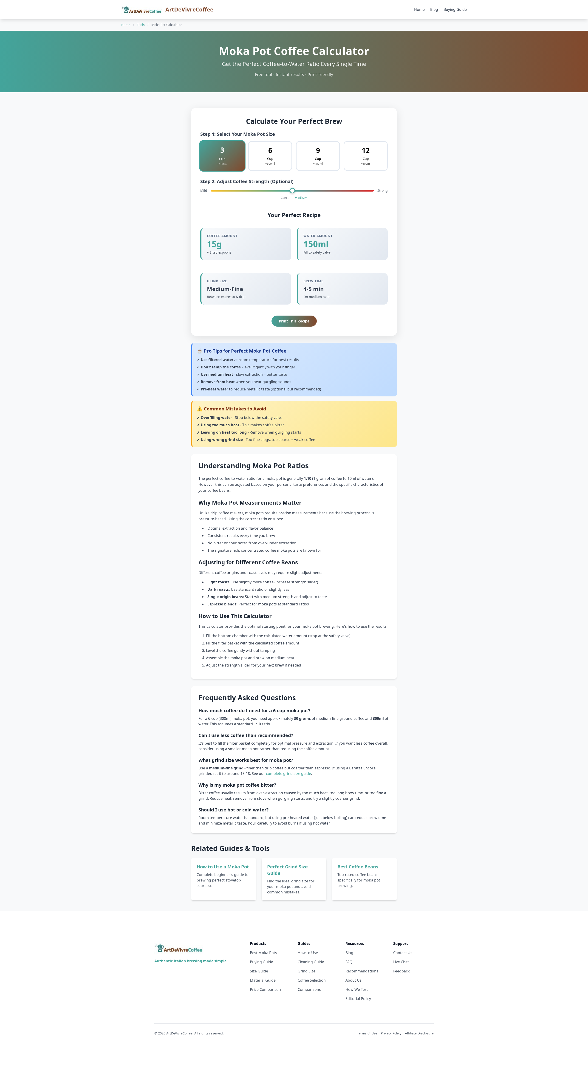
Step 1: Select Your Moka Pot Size (237, 134)
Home (419, 9)
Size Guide (259, 971)
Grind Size (306, 971)
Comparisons (309, 989)
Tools (141, 25)
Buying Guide (455, 9)
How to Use (308, 952)
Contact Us (402, 952)
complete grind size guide (288, 773)
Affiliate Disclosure (419, 1033)
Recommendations (361, 971)
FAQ (349, 961)
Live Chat (401, 961)
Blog (434, 9)
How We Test (356, 989)
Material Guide (263, 980)
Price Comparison (265, 989)
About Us (353, 980)
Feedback (401, 971)
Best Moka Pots (263, 952)
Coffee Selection (312, 980)
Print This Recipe (294, 321)
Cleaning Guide (311, 961)
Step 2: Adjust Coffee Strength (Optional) (247, 181)
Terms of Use (367, 1033)
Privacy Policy (391, 1033)
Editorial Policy (358, 998)
